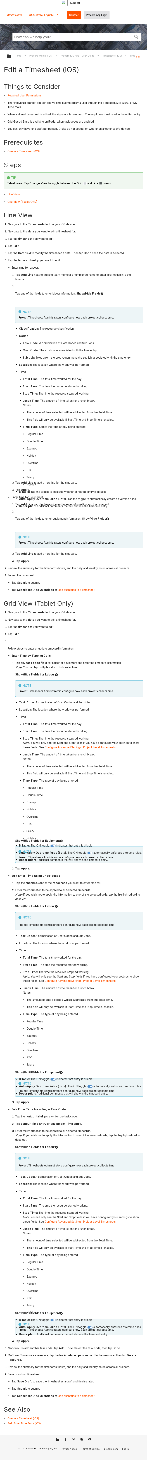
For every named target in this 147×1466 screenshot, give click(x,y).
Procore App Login (96, 15)
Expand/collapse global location (138, 55)
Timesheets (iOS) (112, 55)
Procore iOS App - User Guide (78, 55)
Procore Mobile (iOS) (41, 55)
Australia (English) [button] (43, 14)
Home (18, 55)
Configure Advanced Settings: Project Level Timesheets (80, 747)
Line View (14, 194)
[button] (136, 36)
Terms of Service (90, 1449)
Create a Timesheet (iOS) (24, 151)
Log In (125, 1449)
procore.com (14, 14)
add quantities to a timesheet (76, 590)
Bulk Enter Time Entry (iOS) (24, 1423)
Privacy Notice (69, 1449)
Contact (74, 15)
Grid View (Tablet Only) (22, 201)
